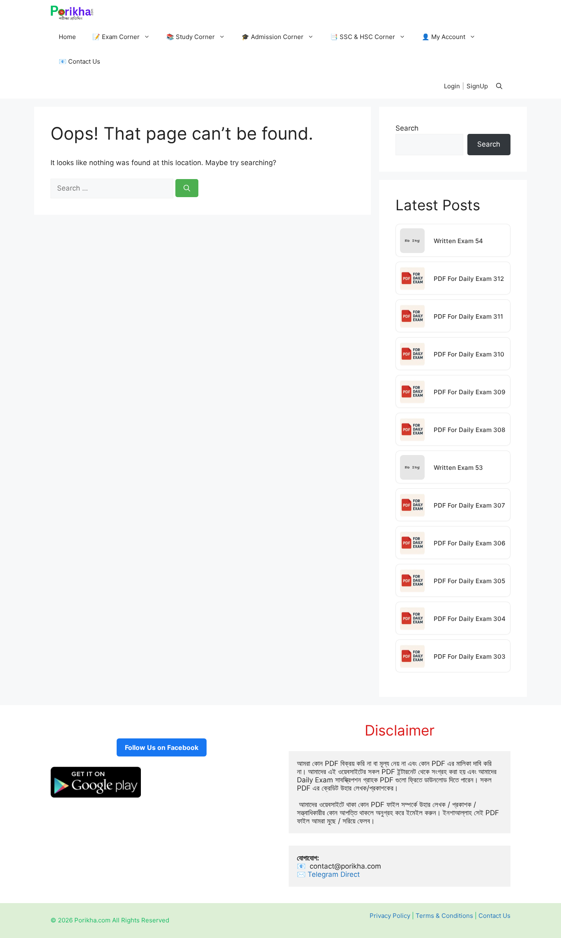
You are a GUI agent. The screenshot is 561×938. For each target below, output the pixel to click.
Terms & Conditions (444, 916)
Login (452, 86)
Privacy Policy (390, 916)
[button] (499, 86)
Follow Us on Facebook (161, 747)
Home (67, 37)
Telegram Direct (335, 874)
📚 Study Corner (190, 37)
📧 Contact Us (79, 61)
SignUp (477, 86)
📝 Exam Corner (116, 37)
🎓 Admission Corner (272, 37)
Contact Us (494, 916)
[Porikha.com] (72, 12)
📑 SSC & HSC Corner (362, 37)
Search (406, 128)
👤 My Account (443, 37)
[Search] (186, 188)
